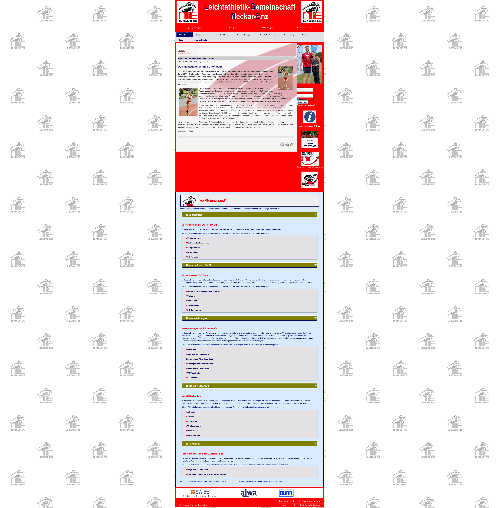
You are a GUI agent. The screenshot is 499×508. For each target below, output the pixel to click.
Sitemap (316, 505)
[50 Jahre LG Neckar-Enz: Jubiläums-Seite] (309, 180)
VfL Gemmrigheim (304, 28)
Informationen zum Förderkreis (310, 167)
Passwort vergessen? (306, 105)
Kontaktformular (232, 481)
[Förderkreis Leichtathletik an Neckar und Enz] (310, 158)
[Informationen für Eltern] (309, 117)
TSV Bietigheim (231, 28)
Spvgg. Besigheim (195, 28)
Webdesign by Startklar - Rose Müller (193, 505)
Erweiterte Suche (185, 53)
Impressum (287, 505)
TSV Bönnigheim (267, 28)
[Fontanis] (248, 493)
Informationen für (310, 126)
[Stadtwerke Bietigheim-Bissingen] (200, 493)
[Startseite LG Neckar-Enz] (249, 12)
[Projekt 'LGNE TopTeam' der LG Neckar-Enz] (309, 140)
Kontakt (308, 505)
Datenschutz (299, 505)
